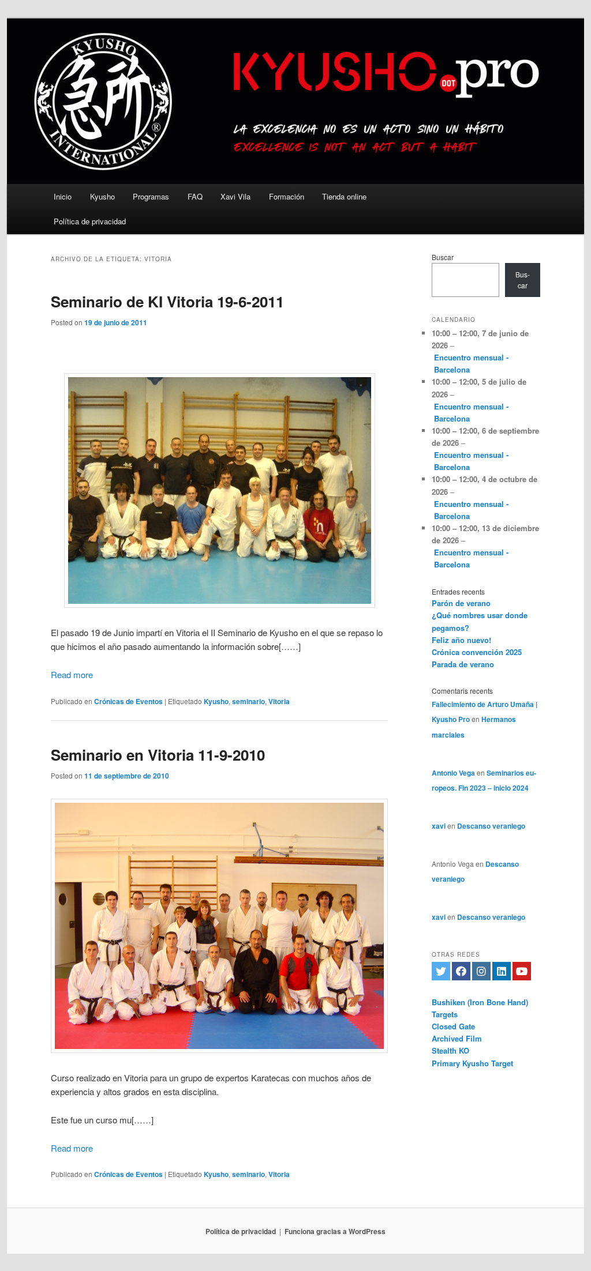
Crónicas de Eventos (128, 701)
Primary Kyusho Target (472, 1063)
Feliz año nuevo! (461, 639)
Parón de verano (461, 602)
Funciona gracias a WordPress (335, 1231)
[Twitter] (441, 971)
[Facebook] (461, 971)
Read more (72, 674)
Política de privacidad (90, 221)
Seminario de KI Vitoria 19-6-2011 (167, 301)
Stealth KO (450, 1050)
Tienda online (344, 196)
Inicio (63, 196)
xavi (439, 826)
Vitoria (279, 701)
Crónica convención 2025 (477, 651)
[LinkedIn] (501, 971)
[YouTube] (522, 971)
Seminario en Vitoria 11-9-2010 (158, 754)
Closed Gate (453, 1026)
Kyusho (102, 196)
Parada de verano (463, 664)
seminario (248, 701)
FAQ (195, 196)
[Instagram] (481, 971)
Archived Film (457, 1038)
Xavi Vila (235, 196)
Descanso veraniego (491, 826)
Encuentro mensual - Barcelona (471, 363)
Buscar (443, 257)
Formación (286, 196)
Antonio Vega (453, 773)
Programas (151, 196)
